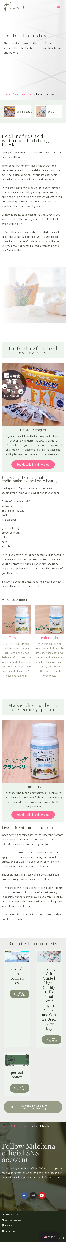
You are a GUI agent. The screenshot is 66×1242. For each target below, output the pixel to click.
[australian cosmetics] (17, 956)
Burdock (16, 637)
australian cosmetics (17, 975)
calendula (49, 637)
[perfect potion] (17, 1059)
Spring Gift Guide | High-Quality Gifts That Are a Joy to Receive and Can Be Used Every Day (49, 998)
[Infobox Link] (17, 111)
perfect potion (17, 1074)
